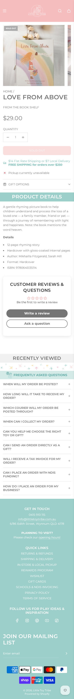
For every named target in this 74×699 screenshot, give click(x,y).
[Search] (59, 10)
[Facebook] (17, 620)
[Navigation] (4, 10)
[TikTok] (56, 620)
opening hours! (49, 537)
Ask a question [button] (37, 323)
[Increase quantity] (23, 137)
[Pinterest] (37, 620)
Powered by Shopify (37, 693)
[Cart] (68, 10)
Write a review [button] (37, 313)
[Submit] (66, 653)
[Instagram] (27, 620)
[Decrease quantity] (7, 137)
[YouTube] (46, 620)
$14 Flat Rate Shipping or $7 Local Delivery (39, 163)
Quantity (10, 129)
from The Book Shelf (21, 107)
